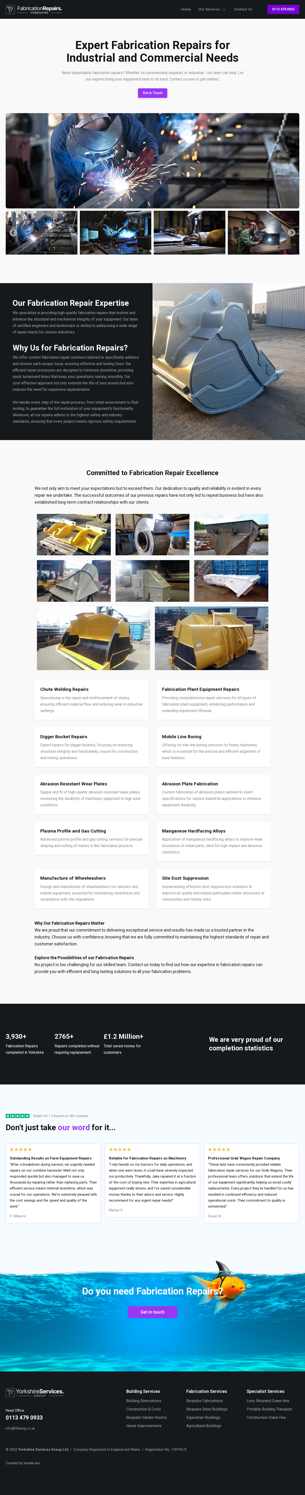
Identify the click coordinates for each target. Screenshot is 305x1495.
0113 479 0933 (283, 9)
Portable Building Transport (269, 1409)
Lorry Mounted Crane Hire (268, 1401)
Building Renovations (143, 1401)
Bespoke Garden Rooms (146, 1417)
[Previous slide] (13, 232)
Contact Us (243, 9)
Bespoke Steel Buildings (207, 1409)
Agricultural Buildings (203, 1426)
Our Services (209, 9)
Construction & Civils (143, 1409)
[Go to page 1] (150, 251)
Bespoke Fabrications (204, 1401)
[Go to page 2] (154, 251)
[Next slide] (291, 232)
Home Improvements (144, 1426)
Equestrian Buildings (203, 1417)
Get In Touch (153, 93)
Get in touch (152, 1311)
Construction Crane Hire (266, 1417)
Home (186, 9)
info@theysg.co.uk (20, 1428)
